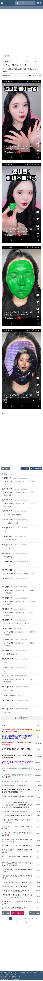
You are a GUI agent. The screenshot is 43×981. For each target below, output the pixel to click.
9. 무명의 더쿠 (7, 553)
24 (28, 891)
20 (6, 828)
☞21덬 (5, 695)
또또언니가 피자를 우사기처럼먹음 (13, 811)
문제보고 (23, 974)
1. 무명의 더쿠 (7, 478)
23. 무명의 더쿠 (7, 687)
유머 (26, 61)
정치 (26, 65)
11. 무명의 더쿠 (7, 570)
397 (19, 731)
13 (8, 835)
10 (16, 922)
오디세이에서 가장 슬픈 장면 (11, 908)
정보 (36, 61)
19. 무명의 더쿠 (7, 650)
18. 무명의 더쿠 (7, 639)
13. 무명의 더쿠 (7, 587)
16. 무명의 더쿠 (7, 620)
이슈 (16, 61)
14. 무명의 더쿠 (7, 598)
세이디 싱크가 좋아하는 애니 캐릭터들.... (16, 856)
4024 (25, 785)
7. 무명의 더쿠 (7, 536)
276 (9, 777)
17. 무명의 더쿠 (7, 628)
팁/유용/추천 (16, 65)
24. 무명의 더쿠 (7, 700)
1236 (20, 792)
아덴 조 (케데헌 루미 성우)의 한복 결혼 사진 (17, 850)
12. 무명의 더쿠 (7, 578)
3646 (25, 781)
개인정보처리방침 (19, 972)
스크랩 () (38, 468)
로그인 (39, 3)
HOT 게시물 (19, 913)
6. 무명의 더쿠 (7, 528)
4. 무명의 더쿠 (7, 511)
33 (6, 852)
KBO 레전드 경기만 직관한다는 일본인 (15, 846)
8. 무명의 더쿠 (7, 545)
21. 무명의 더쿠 (7, 667)
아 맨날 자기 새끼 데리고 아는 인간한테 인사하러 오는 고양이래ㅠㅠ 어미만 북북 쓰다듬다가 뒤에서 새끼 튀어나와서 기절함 (17, 805)
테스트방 (9, 974)
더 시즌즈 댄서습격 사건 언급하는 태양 (15, 882)
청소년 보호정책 (32, 972)
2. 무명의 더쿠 (7, 489)
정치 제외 (36, 913)
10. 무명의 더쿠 (7, 562)
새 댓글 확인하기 (22, 718)
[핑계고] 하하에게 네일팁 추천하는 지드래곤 (17, 876)
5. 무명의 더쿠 (7, 519)
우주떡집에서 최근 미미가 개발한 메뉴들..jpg (17, 826)
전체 (6, 61)
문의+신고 (16, 974)
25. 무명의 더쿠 (7, 709)
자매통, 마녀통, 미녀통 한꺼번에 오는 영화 (16, 796)
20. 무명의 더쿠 (7, 659)
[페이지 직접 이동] (20, 922)
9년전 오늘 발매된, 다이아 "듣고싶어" (14, 815)
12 (3, 859)
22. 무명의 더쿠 (7, 676)
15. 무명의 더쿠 (7, 609)
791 (4, 770)
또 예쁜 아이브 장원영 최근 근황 (13, 891)
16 (29, 886)
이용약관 (10, 972)
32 (7, 904)
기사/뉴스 (6, 65)
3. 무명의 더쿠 (7, 500)
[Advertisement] (21, 32)
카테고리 (6, 56)
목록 (7, 468)
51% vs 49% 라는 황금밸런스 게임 (13, 886)
